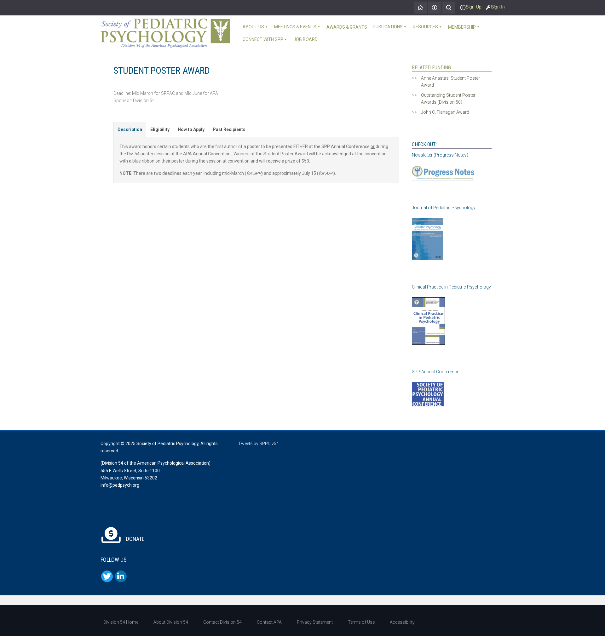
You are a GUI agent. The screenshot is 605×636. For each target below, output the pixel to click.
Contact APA (269, 622)
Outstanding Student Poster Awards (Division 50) (448, 99)
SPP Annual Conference (435, 371)
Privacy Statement (315, 622)
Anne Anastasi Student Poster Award (450, 82)
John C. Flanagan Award (445, 112)
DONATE (135, 539)
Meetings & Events (295, 26)
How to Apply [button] (191, 129)
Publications (388, 26)
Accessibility (402, 622)
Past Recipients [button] (229, 129)
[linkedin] (121, 576)
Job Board (305, 39)
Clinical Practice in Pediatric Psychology (451, 286)
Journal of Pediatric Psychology (443, 207)
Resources (425, 26)
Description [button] (130, 129)
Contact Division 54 (222, 622)
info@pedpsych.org (120, 485)
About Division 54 (170, 622)
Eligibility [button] (160, 129)
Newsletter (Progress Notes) (440, 155)
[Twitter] (107, 576)
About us (253, 26)
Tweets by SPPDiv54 (258, 443)
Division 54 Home (120, 622)
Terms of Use (361, 622)
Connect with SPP (263, 39)
